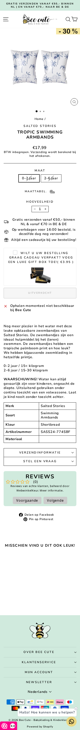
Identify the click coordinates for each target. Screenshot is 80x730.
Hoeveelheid (40, 202)
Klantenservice (39, 662)
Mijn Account (39, 672)
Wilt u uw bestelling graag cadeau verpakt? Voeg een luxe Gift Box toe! (41, 257)
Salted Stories (39, 126)
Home (39, 119)
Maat (40, 171)
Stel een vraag (40, 461)
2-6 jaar (51, 178)
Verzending (39, 152)
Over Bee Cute (38, 652)
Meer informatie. (52, 490)
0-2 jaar (29, 178)
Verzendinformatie (40, 453)
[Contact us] (71, 721)
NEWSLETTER (39, 682)
